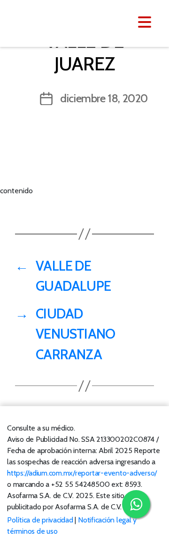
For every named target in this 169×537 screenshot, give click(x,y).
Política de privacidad (40, 519)
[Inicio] (64, 22)
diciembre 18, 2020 (104, 98)
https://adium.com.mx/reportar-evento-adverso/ (82, 473)
